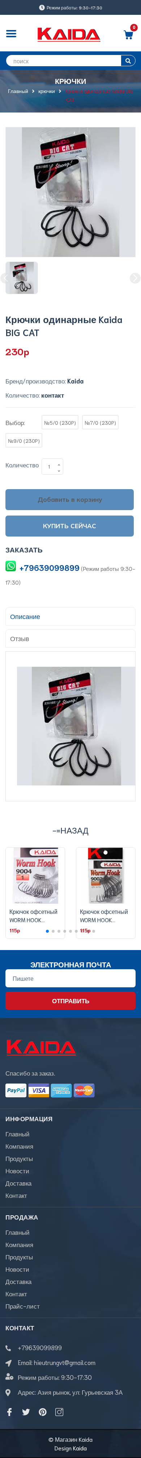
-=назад (70, 830)
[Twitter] (26, 1412)
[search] (128, 60)
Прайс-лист (22, 1306)
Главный (17, 1133)
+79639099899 (50, 567)
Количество (22, 465)
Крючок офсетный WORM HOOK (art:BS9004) (33, 919)
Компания (19, 1146)
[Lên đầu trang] (130, 1423)
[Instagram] (59, 1412)
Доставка (18, 1183)
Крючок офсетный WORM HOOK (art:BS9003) (104, 919)
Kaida (80, 1447)
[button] (47, 931)
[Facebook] (9, 1412)
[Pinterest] (43, 1412)
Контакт (16, 1195)
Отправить (70, 1000)
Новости (17, 1170)
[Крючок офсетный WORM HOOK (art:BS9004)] (35, 876)
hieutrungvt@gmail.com (64, 1362)
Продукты (19, 1158)
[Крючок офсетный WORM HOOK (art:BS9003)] (105, 876)
